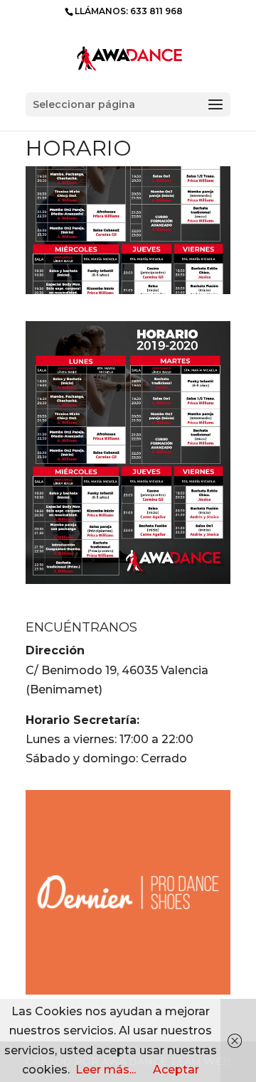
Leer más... (105, 1069)
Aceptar (176, 1069)
